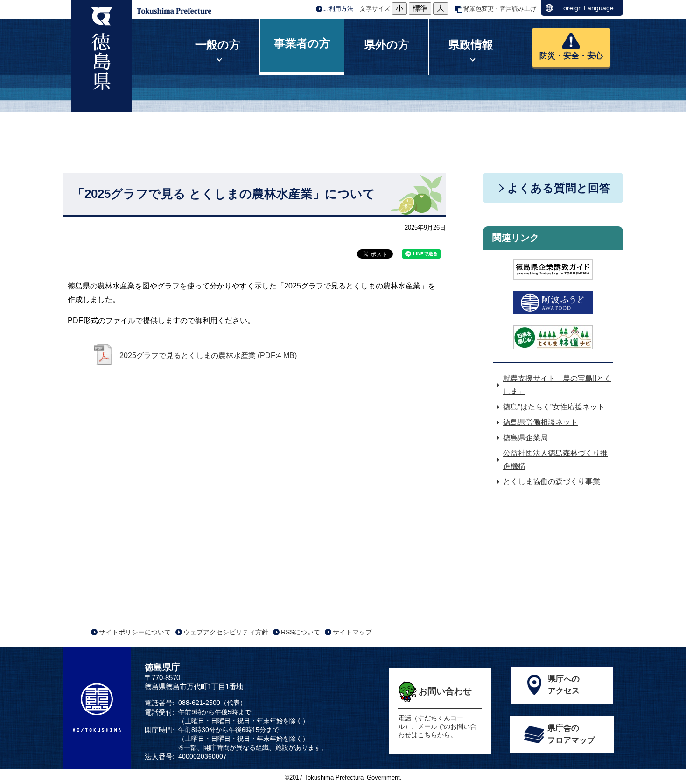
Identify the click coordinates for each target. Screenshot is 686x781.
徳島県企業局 (525, 438)
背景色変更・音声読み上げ (499, 8)
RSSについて (300, 632)
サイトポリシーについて (135, 632)
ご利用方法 (338, 8)
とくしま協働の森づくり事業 (551, 481)
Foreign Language (586, 8)
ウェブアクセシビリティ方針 (225, 632)
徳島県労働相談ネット (540, 422)
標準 (420, 8)
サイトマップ (352, 632)
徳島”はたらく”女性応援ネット (554, 407)
